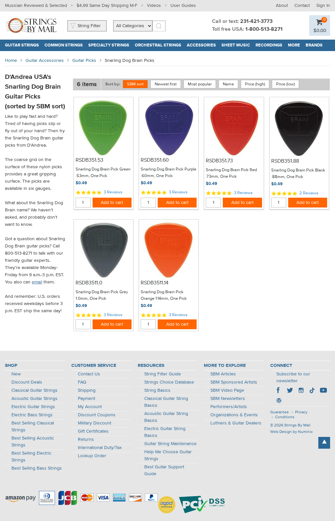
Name (228, 84)
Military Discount (94, 423)
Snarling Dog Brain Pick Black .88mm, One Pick (298, 173)
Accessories (201, 45)
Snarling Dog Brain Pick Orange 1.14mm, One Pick (164, 295)
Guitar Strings (22, 45)
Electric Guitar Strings (33, 406)
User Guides (183, 5)
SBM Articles (223, 374)
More (294, 45)
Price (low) (285, 84)
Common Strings (63, 45)
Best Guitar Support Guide (164, 470)
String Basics (157, 390)
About (282, 5)
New (16, 374)
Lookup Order (92, 456)
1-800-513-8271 (264, 29)
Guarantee (279, 412)
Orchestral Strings (158, 45)
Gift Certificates (93, 431)
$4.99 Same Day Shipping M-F (107, 5)
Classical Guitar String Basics (166, 402)
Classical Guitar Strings (34, 390)
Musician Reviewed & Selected (36, 5)
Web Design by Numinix (291, 432)
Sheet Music (235, 45)
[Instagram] (301, 391)
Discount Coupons (96, 415)
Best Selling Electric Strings (31, 456)
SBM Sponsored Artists (233, 382)
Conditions (284, 417)
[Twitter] (290, 391)
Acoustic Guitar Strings (34, 398)
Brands (314, 45)
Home (11, 60)
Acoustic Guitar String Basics (166, 417)
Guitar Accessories (45, 60)
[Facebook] (279, 391)
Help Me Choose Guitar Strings (168, 455)
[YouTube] (323, 391)
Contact (302, 5)
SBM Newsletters (227, 398)
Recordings (269, 45)
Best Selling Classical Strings (32, 426)
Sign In (323, 5)
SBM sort (135, 84)
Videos (154, 5)
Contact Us (89, 374)
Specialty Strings (108, 45)
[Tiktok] (312, 391)
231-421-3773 (256, 21)
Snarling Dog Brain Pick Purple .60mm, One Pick (168, 172)
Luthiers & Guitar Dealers (235, 423)
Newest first (166, 84)
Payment (86, 398)
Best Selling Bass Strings (36, 468)
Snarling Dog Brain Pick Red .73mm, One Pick (231, 173)
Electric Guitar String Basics (164, 432)
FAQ (82, 382)
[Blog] (279, 401)
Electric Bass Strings (32, 415)
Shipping (87, 390)
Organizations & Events (234, 415)
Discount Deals (26, 382)
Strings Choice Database (169, 382)
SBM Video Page (227, 390)
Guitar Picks (84, 60)
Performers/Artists (228, 406)
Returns (86, 439)
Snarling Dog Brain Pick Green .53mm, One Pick (103, 172)
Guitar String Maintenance (170, 443)
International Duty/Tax (100, 447)
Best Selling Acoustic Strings (32, 441)
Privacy (301, 412)
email (37, 282)
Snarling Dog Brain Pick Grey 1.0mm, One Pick (102, 295)
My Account (90, 406)
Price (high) (255, 84)
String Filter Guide (162, 374)
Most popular (200, 84)
